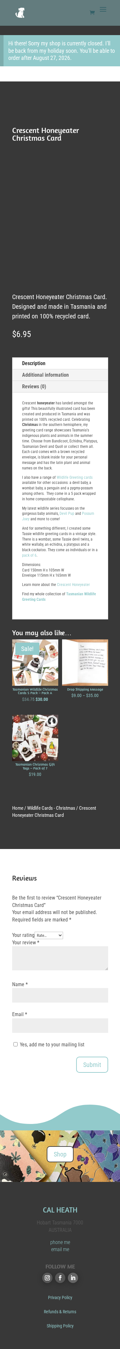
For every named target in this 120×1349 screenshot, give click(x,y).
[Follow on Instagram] (47, 1278)
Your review (25, 942)
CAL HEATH (60, 1209)
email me (60, 1249)
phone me (60, 1242)
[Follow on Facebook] (60, 1278)
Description (33, 363)
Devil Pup (67, 513)
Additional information (45, 375)
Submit (92, 1065)
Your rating (23, 935)
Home (17, 808)
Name (20, 984)
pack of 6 (29, 555)
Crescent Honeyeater (73, 584)
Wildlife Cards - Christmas (51, 808)
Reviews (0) (34, 386)
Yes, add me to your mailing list (51, 1045)
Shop (60, 1154)
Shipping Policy (60, 1325)
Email (19, 1014)
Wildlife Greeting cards (74, 477)
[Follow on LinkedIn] (73, 1278)
